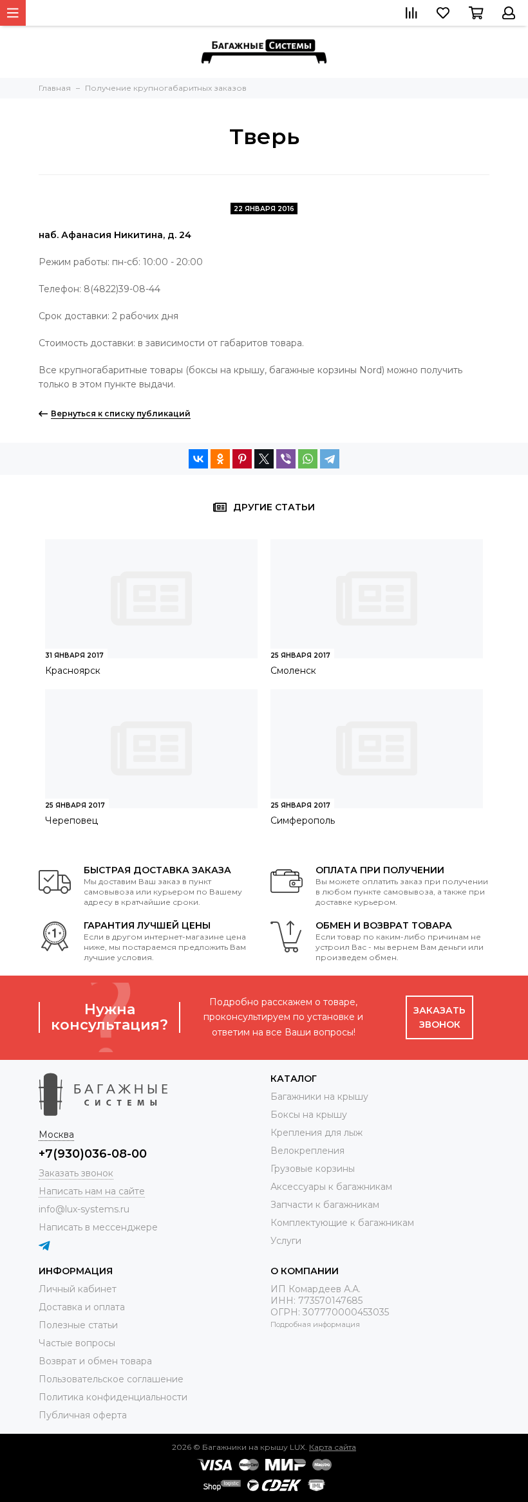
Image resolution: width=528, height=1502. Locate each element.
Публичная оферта (83, 1415)
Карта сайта (332, 1447)
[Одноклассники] (220, 458)
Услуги (285, 1241)
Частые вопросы (77, 1343)
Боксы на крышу (308, 1114)
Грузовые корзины (312, 1168)
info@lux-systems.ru (84, 1209)
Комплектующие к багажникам (342, 1222)
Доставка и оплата (82, 1307)
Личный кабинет (78, 1289)
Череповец (71, 820)
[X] (264, 458)
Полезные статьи (78, 1325)
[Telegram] (329, 458)
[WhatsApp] (307, 458)
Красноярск (72, 670)
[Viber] (286, 458)
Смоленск (293, 670)
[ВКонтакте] (198, 458)
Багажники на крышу (319, 1096)
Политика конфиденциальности (113, 1397)
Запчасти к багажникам (324, 1204)
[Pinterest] (242, 458)
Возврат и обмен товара (95, 1361)
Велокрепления (307, 1150)
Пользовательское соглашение (111, 1379)
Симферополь (302, 820)
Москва (56, 1134)
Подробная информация (315, 1324)
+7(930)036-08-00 (93, 1154)
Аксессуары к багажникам (331, 1186)
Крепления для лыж (316, 1132)
